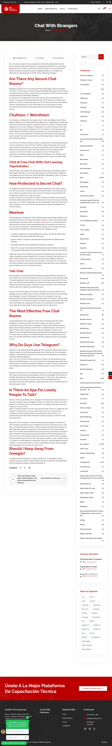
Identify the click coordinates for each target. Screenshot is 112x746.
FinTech (92, 225)
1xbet (83, 601)
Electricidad (92, 211)
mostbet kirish (92, 337)
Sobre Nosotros (51, 9)
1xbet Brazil (92, 116)
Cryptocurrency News (92, 196)
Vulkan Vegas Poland (92, 493)
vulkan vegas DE (92, 484)
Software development (92, 453)
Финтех (92, 524)
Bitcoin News (92, 173)
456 (92, 130)
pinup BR (84, 637)
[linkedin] (110, 2)
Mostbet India (92, 328)
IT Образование (92, 259)
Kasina (92, 264)
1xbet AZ (92, 601)
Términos (104, 742)
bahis (92, 155)
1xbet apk (92, 107)
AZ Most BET (92, 134)
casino (92, 191)
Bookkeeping (92, 182)
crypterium (85, 605)
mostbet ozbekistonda (92, 346)
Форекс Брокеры (92, 529)
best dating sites (92, 168)
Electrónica (92, 216)
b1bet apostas (92, 150)
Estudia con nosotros (92, 688)
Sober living (92, 449)
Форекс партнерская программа (92, 538)
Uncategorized (92, 462)
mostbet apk (92, 278)
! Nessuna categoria (92, 75)
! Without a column (92, 80)
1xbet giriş (92, 121)
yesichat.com (45, 222)
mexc (83, 621)
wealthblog (92, 506)
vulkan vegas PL (87, 649)
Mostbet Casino (92, 303)
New (92, 374)
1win (83, 597)
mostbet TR (85, 629)
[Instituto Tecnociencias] (10, 9)
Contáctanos (73, 9)
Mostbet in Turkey (92, 324)
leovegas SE (96, 617)
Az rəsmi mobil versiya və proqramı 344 (92, 140)
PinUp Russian (92, 421)
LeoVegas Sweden (92, 268)
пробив (92, 520)
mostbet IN (96, 625)
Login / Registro (96, 2)
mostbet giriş (92, 315)
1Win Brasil (92, 103)
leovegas (85, 617)
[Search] (101, 56)
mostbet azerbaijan (92, 294)
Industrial (92, 243)
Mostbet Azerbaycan (92, 299)
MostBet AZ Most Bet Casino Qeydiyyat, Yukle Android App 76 (92, 289)
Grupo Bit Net (47, 742)
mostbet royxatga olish (92, 360)
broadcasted (92, 187)
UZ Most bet (92, 471)
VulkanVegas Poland (92, 497)
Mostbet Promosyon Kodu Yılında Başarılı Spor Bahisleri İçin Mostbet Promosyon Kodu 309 (92, 353)
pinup (83, 633)
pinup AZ (92, 633)
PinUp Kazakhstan (92, 417)
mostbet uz (92, 365)
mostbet (92, 621)
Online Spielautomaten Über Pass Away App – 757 (92, 389)
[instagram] (25, 468)
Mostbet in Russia (92, 319)
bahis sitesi (92, 164)
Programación (92, 435)
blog (92, 177)
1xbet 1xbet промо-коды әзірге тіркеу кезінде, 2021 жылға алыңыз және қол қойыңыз (27, 479)
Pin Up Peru (92, 399)
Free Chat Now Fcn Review (50, 478)
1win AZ (91, 597)
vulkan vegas (86, 641)
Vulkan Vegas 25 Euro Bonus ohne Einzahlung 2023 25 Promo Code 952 (92, 477)
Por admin (41, 58)
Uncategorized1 (92, 467)
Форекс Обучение (92, 534)
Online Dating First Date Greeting (92, 383)
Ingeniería (92, 248)
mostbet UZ (97, 629)
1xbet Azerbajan (92, 112)
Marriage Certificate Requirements (92, 273)
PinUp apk (92, 403)
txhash (92, 458)
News (92, 378)
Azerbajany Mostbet (92, 146)
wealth (92, 502)
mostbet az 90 (92, 283)
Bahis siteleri (92, 159)
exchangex (96, 609)
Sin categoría (92, 444)
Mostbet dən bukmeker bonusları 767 (92, 309)
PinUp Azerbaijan (92, 408)
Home (40, 9)
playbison (92, 430)
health (92, 234)
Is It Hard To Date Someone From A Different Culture (92, 254)
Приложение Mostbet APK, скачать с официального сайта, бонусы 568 (92, 513)
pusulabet (92, 439)
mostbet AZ (85, 625)
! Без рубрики (92, 84)
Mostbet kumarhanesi (92, 342)
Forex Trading (92, 230)
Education (92, 207)
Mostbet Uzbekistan (92, 369)
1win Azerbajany (92, 94)
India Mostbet (92, 239)
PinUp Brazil (92, 412)
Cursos (62, 9)
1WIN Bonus (92, 98)
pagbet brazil (92, 394)
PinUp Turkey (92, 426)
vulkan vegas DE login (92, 488)
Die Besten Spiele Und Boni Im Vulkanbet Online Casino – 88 (92, 201)
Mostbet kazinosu (92, 333)
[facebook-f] (107, 2)
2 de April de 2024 (21, 58)
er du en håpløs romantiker (92, 221)
